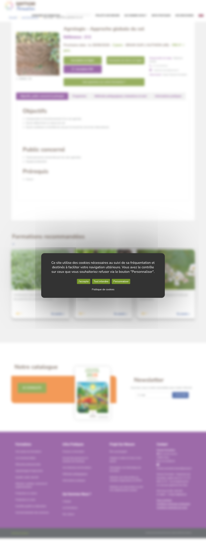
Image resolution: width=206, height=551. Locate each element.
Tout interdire (101, 281)
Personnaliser (121, 281)
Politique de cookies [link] (103, 289)
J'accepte (84, 281)
